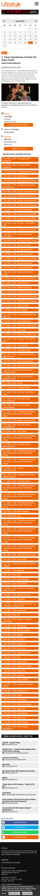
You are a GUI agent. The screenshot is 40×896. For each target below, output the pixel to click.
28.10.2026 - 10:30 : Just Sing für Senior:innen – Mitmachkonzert (19, 355)
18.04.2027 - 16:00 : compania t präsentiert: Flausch (18, 685)
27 (20, 43)
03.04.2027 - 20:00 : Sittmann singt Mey (16, 630)
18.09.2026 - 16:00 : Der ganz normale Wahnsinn (19, 192)
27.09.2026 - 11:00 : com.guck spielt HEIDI (17, 263)
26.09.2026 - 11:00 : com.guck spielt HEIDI (17, 250)
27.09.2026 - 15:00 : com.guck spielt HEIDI (17, 268)
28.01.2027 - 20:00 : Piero (12, 575)
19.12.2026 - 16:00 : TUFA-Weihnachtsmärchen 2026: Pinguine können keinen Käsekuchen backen (19, 522)
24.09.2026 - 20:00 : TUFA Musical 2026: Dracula (19, 230)
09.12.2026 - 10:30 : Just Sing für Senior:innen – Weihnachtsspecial (19, 476)
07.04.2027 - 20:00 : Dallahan (13, 635)
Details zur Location (18, 149)
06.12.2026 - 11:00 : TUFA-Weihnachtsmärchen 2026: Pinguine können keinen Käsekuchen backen (19, 453)
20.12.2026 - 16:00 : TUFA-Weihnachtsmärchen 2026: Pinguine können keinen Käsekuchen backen (19, 548)
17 (4, 39)
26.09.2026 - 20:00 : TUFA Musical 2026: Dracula (19, 259)
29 (30, 43)
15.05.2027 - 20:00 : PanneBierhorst (15, 713)
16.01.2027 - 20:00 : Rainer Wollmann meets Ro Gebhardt (19, 565)
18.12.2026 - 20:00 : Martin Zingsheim (16, 511)
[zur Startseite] (11, 5)
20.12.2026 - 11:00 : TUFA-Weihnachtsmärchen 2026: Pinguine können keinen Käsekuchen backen (19, 531)
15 (30, 36)
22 (30, 39)
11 (10, 36)
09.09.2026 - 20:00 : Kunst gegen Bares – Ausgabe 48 (17, 166)
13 (20, 36)
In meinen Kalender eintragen (18, 125)
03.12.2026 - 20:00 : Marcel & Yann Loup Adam (19, 420)
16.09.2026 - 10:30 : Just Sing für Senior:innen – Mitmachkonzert (19, 186)
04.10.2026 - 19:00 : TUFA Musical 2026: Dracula (19, 301)
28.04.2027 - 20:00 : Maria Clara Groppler (17, 704)
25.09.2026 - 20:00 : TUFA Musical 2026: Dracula (19, 241)
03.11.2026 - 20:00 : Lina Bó (12, 383)
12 (15, 36)
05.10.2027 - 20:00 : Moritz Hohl (14, 718)
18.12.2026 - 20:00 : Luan (12, 516)
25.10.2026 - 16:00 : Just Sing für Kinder (17, 350)
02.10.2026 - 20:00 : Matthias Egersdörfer (17, 288)
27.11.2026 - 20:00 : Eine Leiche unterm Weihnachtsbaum (16, 400)
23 (35, 39)
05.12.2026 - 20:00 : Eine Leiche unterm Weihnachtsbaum (16, 445)
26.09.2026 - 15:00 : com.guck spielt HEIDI (17, 254)
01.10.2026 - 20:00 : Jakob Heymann (15, 283)
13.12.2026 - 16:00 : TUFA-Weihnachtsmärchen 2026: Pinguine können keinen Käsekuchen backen (19, 505)
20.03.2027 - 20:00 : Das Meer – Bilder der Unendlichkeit (17, 620)
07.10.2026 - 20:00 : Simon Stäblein (15, 310)
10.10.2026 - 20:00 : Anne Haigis (14, 330)
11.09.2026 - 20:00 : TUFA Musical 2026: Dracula (19, 172)
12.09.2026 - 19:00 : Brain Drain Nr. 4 (15, 176)
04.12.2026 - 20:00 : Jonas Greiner (15, 431)
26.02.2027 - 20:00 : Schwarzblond (15, 584)
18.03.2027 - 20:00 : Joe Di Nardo (14, 610)
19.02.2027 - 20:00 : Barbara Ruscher (15, 579)
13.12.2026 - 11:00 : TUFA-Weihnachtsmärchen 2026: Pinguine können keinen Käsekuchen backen (19, 496)
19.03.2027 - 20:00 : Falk (11, 615)
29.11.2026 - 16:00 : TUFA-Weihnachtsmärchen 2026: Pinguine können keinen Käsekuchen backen (19, 414)
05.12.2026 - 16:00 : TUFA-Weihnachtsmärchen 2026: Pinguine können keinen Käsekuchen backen (19, 438)
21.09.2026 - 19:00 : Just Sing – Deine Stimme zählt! (19, 224)
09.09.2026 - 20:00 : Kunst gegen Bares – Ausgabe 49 (17, 160)
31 (4, 46)
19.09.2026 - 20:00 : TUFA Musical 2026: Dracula (19, 205)
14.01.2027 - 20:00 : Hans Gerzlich (15, 559)
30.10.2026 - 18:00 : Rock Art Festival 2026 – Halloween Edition (18, 371)
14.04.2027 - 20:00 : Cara (11, 657)
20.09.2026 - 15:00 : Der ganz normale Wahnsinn (19, 214)
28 (25, 43)
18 (10, 39)
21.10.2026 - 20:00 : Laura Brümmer (15, 346)
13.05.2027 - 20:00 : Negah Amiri (14, 709)
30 (35, 43)
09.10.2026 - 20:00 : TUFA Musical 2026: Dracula (19, 325)
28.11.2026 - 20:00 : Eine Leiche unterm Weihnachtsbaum (16, 406)
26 (15, 43)
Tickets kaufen (9, 132)
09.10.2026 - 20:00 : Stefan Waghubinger (17, 321)
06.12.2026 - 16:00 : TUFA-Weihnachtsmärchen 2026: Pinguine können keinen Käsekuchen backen (19, 461)
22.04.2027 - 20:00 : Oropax (12, 695)
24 (4, 43)
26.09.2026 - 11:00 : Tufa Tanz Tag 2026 (17, 245)
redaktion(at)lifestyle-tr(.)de (13, 884)
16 (35, 36)
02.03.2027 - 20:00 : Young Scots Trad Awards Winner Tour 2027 (18, 589)
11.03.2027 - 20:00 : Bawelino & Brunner (16, 595)
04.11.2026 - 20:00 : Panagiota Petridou (16, 388)
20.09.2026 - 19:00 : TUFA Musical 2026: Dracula (19, 219)
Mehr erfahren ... (14, 893)
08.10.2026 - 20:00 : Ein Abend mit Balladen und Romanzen (19, 315)
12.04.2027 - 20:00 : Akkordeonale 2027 (16, 653)
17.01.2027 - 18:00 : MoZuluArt (13, 570)
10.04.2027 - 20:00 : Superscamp (14, 648)
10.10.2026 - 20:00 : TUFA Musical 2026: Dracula (19, 334)
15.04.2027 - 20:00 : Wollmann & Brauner (17, 666)
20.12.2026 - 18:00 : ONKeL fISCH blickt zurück (19, 555)
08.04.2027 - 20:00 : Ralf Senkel (14, 639)
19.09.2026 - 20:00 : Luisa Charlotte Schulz (17, 210)
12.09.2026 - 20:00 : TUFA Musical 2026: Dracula (19, 181)
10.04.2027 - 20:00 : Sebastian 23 (14, 644)
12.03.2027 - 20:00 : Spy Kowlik (14, 599)
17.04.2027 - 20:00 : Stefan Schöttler (15, 680)
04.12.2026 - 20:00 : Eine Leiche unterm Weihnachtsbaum (16, 426)
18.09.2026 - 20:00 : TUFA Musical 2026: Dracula (19, 196)
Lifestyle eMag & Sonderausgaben (10, 863)
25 (10, 43)
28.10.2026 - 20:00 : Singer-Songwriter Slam (18, 361)
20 (20, 39)
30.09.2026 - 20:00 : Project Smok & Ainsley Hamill (18, 273)
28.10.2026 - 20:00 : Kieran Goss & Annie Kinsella (20, 366)
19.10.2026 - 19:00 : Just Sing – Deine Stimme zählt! (19, 340)
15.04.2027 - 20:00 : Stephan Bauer (15, 662)
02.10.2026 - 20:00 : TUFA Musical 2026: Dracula (19, 292)
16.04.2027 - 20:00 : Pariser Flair (14, 671)
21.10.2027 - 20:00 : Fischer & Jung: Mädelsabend (15, 728)
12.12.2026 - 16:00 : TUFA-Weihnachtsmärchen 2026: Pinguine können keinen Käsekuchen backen (19, 488)
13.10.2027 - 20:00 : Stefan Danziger (15, 722)
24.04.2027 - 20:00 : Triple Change (14, 700)
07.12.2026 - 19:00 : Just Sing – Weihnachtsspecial (14, 469)
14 (25, 36)
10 (4, 36)
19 (15, 39)
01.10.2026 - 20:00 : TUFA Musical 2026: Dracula (19, 279)
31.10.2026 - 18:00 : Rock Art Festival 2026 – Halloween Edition (18, 378)
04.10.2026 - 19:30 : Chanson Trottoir (15, 305)
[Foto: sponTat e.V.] (20, 92)
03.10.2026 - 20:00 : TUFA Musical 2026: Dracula (19, 297)
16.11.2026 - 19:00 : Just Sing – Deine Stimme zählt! (19, 393)
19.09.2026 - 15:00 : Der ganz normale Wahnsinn (19, 201)
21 (25, 39)
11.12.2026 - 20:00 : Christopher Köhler (16, 481)
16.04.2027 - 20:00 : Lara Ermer (14, 675)
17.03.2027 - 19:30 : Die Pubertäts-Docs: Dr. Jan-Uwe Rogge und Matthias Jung (19, 605)
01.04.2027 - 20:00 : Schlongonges (15, 626)
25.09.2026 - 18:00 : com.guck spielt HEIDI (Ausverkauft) (17, 235)
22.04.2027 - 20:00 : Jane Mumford (15, 691)
